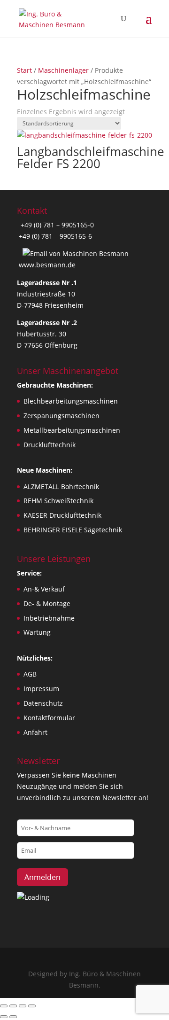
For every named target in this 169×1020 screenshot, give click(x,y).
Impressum (41, 688)
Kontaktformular (49, 717)
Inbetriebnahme (49, 618)
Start (24, 70)
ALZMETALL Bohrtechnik (61, 486)
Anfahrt (35, 732)
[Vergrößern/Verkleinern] (4, 1005)
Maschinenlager (63, 70)
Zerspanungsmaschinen (61, 415)
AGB (30, 674)
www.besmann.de (47, 264)
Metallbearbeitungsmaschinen (71, 430)
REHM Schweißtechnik (58, 500)
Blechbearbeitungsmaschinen (70, 401)
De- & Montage (46, 603)
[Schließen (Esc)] (32, 1005)
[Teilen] (22, 1005)
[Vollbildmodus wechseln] (13, 1005)
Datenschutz (43, 703)
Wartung (37, 632)
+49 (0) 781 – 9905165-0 (56, 224)
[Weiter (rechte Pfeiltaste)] (13, 1016)
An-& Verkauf (44, 588)
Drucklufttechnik (49, 444)
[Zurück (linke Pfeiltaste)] (4, 1016)
